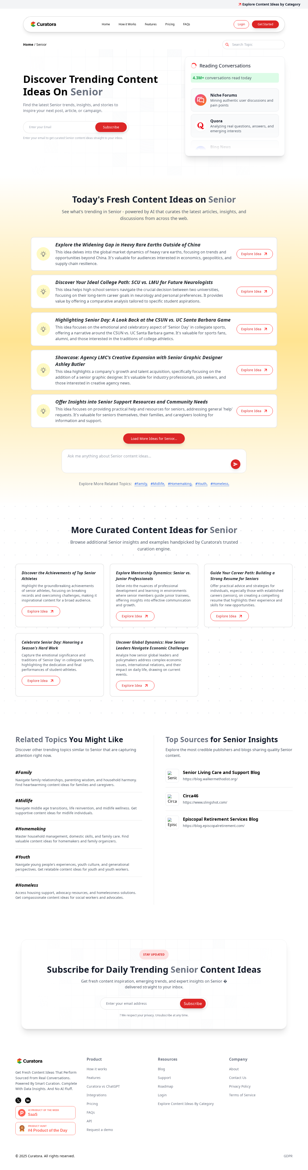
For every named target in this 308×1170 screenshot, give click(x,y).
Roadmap (165, 1086)
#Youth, (201, 483)
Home (106, 24)
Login (241, 24)
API (89, 1121)
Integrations (97, 1095)
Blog (161, 1069)
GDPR (288, 1156)
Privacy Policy (239, 1086)
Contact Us (237, 1077)
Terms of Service (242, 1095)
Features (151, 24)
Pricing (169, 24)
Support (164, 1077)
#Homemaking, (180, 483)
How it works (97, 1069)
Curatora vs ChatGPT (103, 1086)
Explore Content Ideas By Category (186, 1103)
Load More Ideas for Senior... (154, 438)
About (234, 1069)
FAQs (186, 24)
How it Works (127, 24)
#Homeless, (220, 483)
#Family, (141, 483)
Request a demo (100, 1129)
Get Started (265, 24)
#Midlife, (158, 483)
